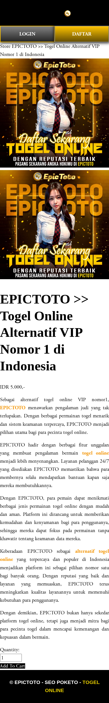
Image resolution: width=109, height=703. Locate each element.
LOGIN (27, 34)
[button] (12, 666)
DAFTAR (81, 34)
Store (5, 46)
